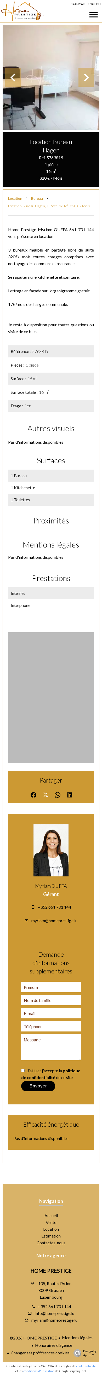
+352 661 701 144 (54, 906)
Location (15, 198)
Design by (90, 1353)
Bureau (37, 198)
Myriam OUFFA (51, 886)
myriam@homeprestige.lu (54, 920)
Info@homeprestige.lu (54, 1313)
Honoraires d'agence (53, 1345)
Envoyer (38, 1086)
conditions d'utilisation (38, 1371)
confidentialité (86, 1366)
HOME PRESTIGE (51, 1271)
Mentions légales (77, 1337)
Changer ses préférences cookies (40, 1352)
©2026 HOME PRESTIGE (33, 1337)
